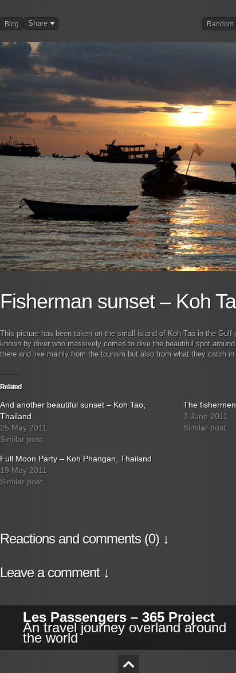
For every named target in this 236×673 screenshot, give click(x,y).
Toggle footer (128, 664)
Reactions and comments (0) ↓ (84, 538)
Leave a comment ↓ (54, 572)
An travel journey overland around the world (124, 627)
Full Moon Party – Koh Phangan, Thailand (76, 458)
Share (38, 23)
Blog (12, 24)
